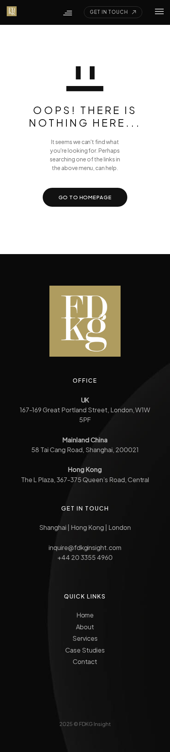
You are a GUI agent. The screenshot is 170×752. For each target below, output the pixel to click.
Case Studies (85, 650)
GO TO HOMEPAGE (85, 197)
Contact (85, 661)
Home (85, 615)
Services (85, 638)
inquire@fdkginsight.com (85, 547)
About (85, 627)
